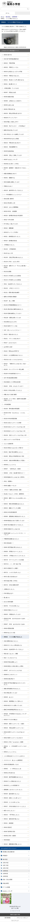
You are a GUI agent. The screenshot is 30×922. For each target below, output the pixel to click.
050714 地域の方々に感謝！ (11, 568)
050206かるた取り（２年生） (11, 163)
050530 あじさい (9, 697)
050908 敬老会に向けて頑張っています (14, 520)
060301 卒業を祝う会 (9, 109)
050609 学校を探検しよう (10, 662)
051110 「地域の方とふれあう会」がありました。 (15, 364)
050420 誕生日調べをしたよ (11, 793)
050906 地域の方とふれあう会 (12, 529)
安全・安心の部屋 (7, 879)
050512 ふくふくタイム (10, 752)
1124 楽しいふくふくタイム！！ (12, 330)
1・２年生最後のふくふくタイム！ (13, 194)
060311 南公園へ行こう (10, 84)
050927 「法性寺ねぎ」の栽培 (12, 468)
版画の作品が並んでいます (11, 130)
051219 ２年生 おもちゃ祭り (12, 261)
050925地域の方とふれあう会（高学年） (14, 477)
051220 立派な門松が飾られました (13, 257)
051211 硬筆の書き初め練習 (11, 292)
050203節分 (7, 840)
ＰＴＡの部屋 (6, 887)
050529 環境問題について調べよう (13, 701)
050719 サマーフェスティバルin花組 (14, 559)
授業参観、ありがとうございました (13, 789)
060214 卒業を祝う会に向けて (12, 142)
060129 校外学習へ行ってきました (13, 190)
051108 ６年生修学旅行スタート (12, 373)
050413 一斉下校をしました (11, 814)
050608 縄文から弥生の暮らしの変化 (13, 666)
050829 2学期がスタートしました (13, 551)
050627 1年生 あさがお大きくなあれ (14, 624)
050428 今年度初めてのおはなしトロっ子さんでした (15, 714)
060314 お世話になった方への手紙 (13, 71)
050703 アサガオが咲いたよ (11, 606)
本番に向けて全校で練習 (10, 394)
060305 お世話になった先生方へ (13, 101)
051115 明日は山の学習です (11, 351)
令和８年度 (5, 862)
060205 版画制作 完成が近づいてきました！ (15, 168)
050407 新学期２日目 (9, 831)
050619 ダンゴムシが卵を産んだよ (13, 645)
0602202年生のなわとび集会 (11, 138)
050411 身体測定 (8, 823)
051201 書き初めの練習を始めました (13, 309)
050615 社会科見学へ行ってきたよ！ (14, 649)
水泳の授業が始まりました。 (11, 641)
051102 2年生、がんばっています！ (14, 386)
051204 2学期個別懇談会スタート (13, 305)
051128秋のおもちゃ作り (10, 321)
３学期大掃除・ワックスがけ (11, 88)
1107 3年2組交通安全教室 (10, 377)
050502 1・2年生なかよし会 (12, 768)
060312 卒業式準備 (9, 63)
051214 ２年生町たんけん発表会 (12, 275)
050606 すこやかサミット (10, 674)
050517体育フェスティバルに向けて (13, 737)
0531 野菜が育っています (10, 692)
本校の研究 (6, 883)
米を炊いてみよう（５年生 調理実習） (14, 494)
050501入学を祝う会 (9, 772)
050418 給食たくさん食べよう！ (13, 798)
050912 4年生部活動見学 (10, 512)
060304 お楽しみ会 (9, 105)
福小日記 (8, 16)
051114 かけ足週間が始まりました (13, 355)
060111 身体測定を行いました (12, 236)
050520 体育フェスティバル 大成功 (14, 723)
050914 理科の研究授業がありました (14, 504)
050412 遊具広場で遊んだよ (11, 819)
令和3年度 (5, 876)
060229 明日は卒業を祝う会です (13, 113)
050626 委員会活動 (9, 628)
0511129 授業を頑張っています (12, 317)
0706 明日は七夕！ (9, 593)
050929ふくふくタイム (10, 464)
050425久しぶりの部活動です (11, 785)
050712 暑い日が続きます (10, 576)
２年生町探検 (7, 404)
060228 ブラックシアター (10, 117)
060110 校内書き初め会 (10, 240)
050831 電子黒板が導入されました (13, 547)
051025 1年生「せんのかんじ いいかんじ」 (14, 413)
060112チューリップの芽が (11, 232)
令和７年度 (5, 865)
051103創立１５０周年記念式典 (12, 382)
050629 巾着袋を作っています (12, 614)
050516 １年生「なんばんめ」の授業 (13, 742)
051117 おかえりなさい (10, 342)
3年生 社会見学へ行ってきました (13, 284)
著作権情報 (7, 917)
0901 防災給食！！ (9, 543)
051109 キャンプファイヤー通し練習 (14, 369)
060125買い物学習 (9, 198)
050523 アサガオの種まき (10, 719)
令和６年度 (5, 868)
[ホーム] (15, 3)
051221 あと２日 (8, 253)
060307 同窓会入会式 (10, 92)
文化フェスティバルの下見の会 (12, 439)
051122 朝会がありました (11, 334)
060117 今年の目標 (9, 219)
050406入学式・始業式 (10, 835)
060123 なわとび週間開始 (11, 207)
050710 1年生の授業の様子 (11, 585)
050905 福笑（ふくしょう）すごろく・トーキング (15, 534)
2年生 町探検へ (8, 481)
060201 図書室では (9, 177)
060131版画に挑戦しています (11, 182)
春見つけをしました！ (9, 810)
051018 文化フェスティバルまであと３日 (15, 435)
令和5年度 (14, 16)
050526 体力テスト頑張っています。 (13, 705)
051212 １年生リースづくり (11, 288)
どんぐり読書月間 (8, 443)
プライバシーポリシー (22, 917)
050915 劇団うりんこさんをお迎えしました (15, 498)
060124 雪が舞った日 (9, 203)
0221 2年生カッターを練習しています (14, 134)
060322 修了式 (8, 54)
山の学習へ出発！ (8, 347)
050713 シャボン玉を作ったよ (12, 572)
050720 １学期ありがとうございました (14, 555)
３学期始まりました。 (9, 244)
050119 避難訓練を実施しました (13, 844)
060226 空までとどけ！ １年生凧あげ (14, 126)
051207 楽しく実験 (9, 300)
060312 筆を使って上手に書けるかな (14, 80)
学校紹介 (5, 855)
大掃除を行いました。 (9, 589)
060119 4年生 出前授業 (10, 211)
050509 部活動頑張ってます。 (12, 764)
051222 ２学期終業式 (10, 249)
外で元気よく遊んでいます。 (11, 224)
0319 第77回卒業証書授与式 (11, 59)
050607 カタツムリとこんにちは (13, 670)
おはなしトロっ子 (7, 891)
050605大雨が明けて (9, 678)
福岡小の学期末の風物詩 (10, 296)
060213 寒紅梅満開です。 (11, 147)
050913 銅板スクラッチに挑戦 (12, 508)
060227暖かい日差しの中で (11, 121)
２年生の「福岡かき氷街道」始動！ (13, 489)
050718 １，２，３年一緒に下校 (12, 564)
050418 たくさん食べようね (11, 802)
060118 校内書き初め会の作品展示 (13, 215)
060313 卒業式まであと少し (11, 75)
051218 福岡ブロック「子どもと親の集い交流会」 (15, 266)
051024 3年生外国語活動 (10, 418)
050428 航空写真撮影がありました (13, 777)
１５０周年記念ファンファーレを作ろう (14, 756)
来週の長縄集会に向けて (10, 173)
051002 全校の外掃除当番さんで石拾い (14, 460)
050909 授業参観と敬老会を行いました (14, 516)
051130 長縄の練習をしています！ (13, 313)
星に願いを (7, 597)
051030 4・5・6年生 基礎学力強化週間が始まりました (15, 399)
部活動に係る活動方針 (9, 851)
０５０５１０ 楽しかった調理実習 (13, 760)
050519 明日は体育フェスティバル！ (14, 728)
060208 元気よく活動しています (13, 155)
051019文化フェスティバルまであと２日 (14, 431)
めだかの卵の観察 (8, 601)
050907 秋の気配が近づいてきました (13, 524)
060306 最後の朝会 (9, 96)
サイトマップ (15, 920)
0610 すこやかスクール (10, 657)
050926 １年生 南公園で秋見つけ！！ (14, 473)
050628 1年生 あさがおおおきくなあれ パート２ (15, 619)
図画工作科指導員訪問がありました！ (14, 709)
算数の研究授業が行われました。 (12, 688)
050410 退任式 (8, 827)
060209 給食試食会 (9, 151)
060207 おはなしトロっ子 (10, 159)
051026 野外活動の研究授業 (11, 408)
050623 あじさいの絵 (9, 632)
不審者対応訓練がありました (11, 539)
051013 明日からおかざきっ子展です (13, 448)
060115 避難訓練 (8, 228)
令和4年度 (5, 873)
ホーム (7, 13)
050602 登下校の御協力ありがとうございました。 (15, 683)
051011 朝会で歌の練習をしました (13, 452)
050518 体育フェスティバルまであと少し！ (14, 732)
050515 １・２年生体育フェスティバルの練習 (15, 746)
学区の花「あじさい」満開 (11, 653)
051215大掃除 (7, 271)
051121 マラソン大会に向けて (12, 338)
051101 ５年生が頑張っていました (13, 390)
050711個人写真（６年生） (11, 580)
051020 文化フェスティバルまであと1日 (14, 427)
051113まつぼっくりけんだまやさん (13, 359)
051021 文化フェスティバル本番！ (13, 422)
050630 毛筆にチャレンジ (10, 610)
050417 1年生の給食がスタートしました (15, 806)
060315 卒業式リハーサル (11, 67)
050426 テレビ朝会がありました (12, 781)
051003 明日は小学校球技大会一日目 (14, 456)
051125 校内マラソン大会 (10, 326)
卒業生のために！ (8, 186)
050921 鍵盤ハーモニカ (10, 485)
